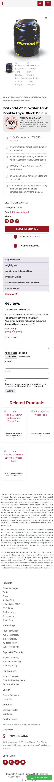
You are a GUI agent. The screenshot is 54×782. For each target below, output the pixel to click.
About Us (7, 704)
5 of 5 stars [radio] (20, 331)
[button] (46, 18)
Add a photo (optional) (16, 353)
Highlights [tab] (11, 265)
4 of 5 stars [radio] (17, 331)
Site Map (32, 780)
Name (8, 361)
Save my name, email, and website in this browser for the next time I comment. (25, 385)
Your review (11, 338)
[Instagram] (17, 762)
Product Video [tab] (13, 276)
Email (8, 371)
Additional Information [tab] (18, 271)
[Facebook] (11, 762)
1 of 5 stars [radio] (6, 331)
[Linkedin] (5, 762)
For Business (9, 671)
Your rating (11, 329)
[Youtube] (23, 762)
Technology (9, 625)
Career (6, 689)
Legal (20, 780)
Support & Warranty (13, 652)
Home (6, 97)
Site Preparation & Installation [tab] (22, 282)
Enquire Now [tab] (12, 288)
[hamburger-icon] (48, 3)
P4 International (20, 212)
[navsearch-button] (40, 3)
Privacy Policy (13, 777)
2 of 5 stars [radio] (9, 331)
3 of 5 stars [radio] (13, 331)
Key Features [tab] (12, 259)
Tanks (14, 97)
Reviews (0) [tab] (11, 294)
